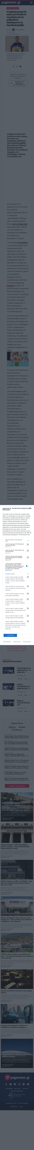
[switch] (27, 544)
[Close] (30, 508)
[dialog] (17, 575)
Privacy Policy (27, 641)
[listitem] (17, 540)
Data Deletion (7, 641)
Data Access (17, 641)
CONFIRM (10, 635)
